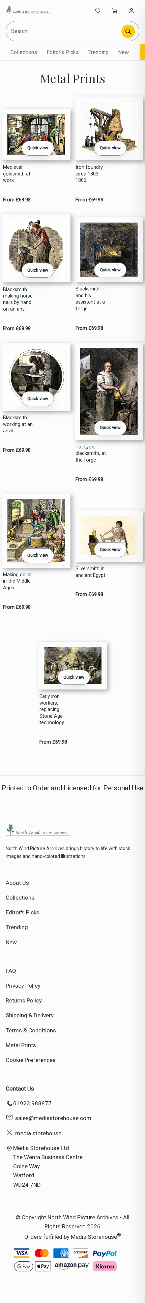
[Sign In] (131, 10)
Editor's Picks (63, 52)
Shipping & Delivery (30, 1015)
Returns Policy (24, 1000)
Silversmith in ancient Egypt (90, 572)
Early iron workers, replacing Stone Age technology (51, 709)
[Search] (128, 31)
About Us (17, 882)
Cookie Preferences (31, 1060)
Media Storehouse (94, 1236)
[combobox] (64, 31)
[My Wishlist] (98, 10)
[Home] (28, 10)
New (123, 52)
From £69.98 (17, 200)
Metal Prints (21, 1045)
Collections (23, 52)
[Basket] (114, 10)
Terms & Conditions (31, 1030)
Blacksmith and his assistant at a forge (90, 298)
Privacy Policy (23, 985)
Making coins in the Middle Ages (17, 581)
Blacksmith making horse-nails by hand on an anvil (18, 299)
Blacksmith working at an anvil (18, 424)
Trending (98, 52)
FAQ (11, 971)
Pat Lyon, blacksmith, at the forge (91, 453)
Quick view (37, 147)
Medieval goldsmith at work (16, 173)
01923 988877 (32, 1103)
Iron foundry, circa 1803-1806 (90, 173)
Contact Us (20, 1088)
